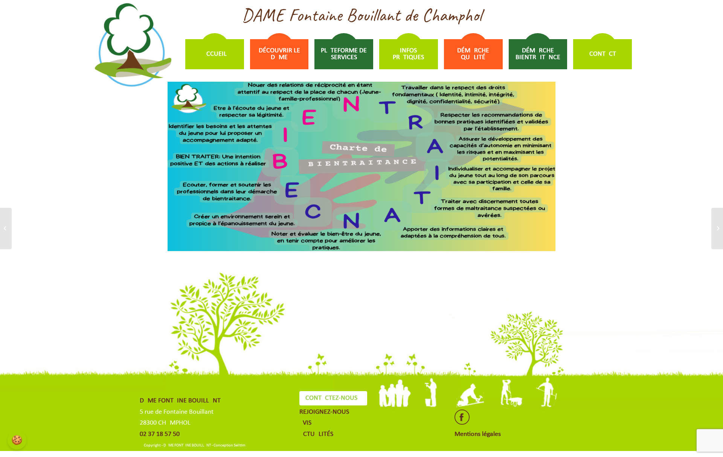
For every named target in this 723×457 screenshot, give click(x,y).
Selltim (240, 445)
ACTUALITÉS (316, 434)
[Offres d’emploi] (6, 228)
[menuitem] (214, 54)
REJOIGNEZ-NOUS (324, 412)
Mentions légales (478, 434)
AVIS (305, 423)
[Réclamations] (717, 228)
